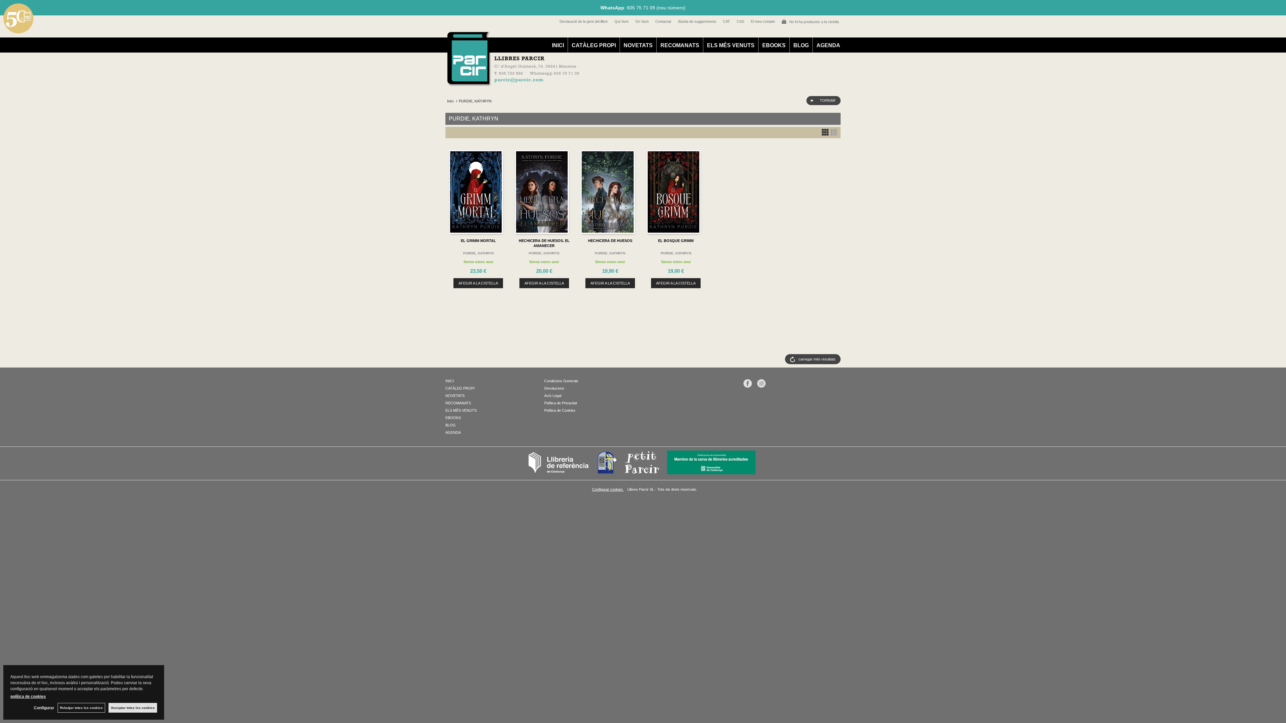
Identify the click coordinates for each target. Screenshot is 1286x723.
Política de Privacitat (560, 403)
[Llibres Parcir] (610, 82)
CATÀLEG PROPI (594, 45)
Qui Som (622, 21)
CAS (740, 21)
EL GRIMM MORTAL (478, 241)
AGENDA (828, 45)
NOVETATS (638, 45)
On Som (642, 21)
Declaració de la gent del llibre (584, 21)
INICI (558, 45)
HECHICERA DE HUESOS (610, 241)
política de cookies (28, 696)
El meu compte (763, 21)
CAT (726, 21)
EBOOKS (774, 45)
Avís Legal (552, 396)
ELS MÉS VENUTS (731, 45)
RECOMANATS (679, 45)
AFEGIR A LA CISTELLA (478, 283)
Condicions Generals (561, 381)
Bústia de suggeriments (697, 21)
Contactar (663, 21)
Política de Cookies (559, 410)
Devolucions (554, 388)
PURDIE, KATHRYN (478, 253)
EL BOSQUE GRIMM (676, 241)
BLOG (801, 45)
